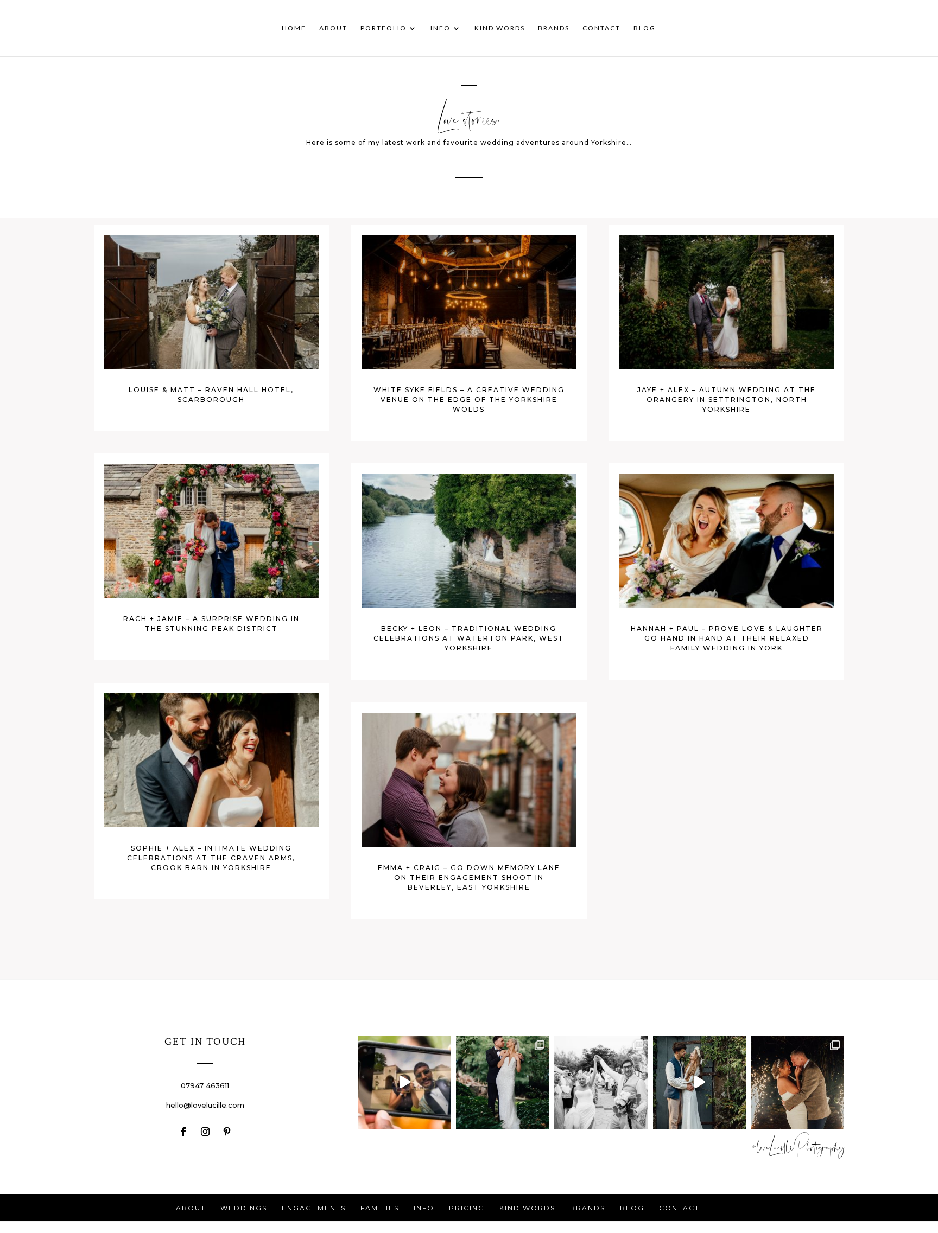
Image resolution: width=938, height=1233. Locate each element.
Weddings (243, 1208)
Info (440, 28)
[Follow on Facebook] (183, 1131)
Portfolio (383, 28)
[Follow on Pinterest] (227, 1131)
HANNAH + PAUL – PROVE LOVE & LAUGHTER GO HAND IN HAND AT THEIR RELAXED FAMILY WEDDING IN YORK (727, 638)
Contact (601, 28)
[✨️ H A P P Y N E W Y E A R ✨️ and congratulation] (797, 1082)
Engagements (314, 1208)
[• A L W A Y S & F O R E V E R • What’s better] (699, 1082)
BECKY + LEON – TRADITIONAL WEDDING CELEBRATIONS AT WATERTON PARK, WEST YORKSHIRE (468, 638)
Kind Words (499, 28)
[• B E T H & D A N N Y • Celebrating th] (502, 1082)
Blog (644, 28)
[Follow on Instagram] (205, 1131)
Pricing (467, 1208)
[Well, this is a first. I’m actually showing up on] (404, 1082)
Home (294, 28)
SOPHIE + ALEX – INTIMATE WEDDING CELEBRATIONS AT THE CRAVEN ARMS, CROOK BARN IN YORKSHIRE (211, 858)
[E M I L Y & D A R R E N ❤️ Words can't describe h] (600, 1082)
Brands (553, 28)
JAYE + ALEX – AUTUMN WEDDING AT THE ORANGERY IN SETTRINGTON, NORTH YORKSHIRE (726, 399)
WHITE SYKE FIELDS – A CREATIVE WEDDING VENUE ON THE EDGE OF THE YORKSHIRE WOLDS (469, 399)
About (333, 28)
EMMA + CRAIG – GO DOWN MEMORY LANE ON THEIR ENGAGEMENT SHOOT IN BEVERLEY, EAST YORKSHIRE (469, 877)
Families (379, 1208)
